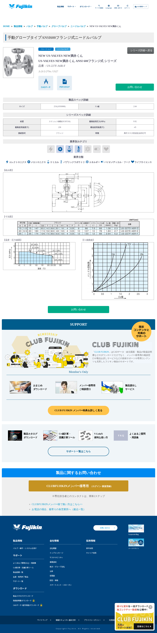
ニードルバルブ (78, 26)
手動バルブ (42, 26)
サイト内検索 (99, 7)
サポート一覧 (18, 581)
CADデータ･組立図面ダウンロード (26, 605)
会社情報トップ (141, 6)
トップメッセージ (56, 553)
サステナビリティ (56, 557)
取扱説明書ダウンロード (22, 600)
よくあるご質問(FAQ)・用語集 (24, 563)
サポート (71, 6)
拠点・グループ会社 (57, 566)
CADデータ (46, 83)
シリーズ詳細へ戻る (141, 50)
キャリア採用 (91, 553)
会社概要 (53, 548)
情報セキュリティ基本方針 (66, 620)
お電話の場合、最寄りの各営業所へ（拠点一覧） (59, 509)
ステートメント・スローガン (61, 585)
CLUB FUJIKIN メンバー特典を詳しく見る (78, 410)
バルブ (29, 26)
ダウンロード (86, 6)
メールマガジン (133, 548)
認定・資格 (54, 580)
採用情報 (90, 540)
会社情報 (54, 540)
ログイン (127, 7)
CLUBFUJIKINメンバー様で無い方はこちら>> (57, 504)
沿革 (51, 571)
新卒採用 (89, 548)
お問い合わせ (118, 7)
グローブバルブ (59, 26)
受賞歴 (52, 575)
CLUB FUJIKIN (101, 352)
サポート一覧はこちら (78, 451)
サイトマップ (42, 620)
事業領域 (53, 562)
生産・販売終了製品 (20, 576)
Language (108, 7)
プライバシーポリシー (92, 620)
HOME (6, 26)
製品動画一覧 (18, 572)
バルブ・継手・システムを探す (25, 548)
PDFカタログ (64, 83)
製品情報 (60, 6)
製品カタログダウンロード (23, 596)
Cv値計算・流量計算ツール (23, 567)
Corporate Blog (133, 534)
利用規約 (112, 620)
